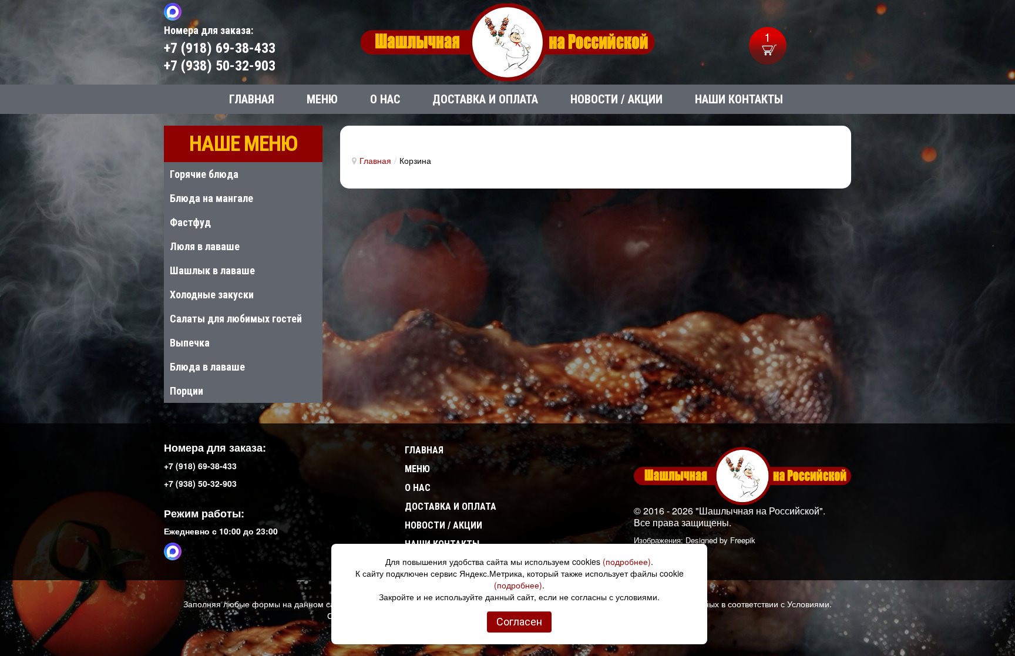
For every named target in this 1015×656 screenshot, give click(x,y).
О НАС (418, 487)
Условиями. (809, 604)
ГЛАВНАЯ (424, 450)
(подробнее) (627, 561)
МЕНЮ (417, 469)
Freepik (742, 540)
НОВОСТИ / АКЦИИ (443, 525)
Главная (375, 160)
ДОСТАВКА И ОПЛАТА (450, 506)
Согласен (519, 621)
